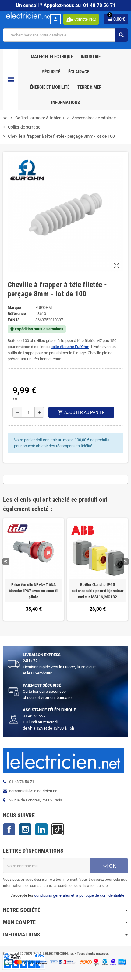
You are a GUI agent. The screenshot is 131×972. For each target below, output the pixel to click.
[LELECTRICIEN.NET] (28, 15)
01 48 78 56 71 (99, 5)
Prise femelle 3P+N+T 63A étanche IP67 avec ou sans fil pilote (33, 591)
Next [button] (125, 561)
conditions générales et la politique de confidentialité (79, 895)
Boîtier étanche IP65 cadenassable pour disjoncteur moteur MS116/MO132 (97, 591)
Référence (17, 313)
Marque (14, 307)
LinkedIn (41, 829)
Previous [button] (5, 561)
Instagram (25, 829)
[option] (34, 569)
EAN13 (13, 319)
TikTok (57, 829)
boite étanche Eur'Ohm (70, 346)
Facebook (9, 829)
